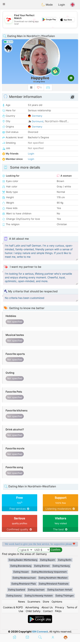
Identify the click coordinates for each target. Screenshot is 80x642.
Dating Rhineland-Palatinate (53, 583)
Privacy (59, 607)
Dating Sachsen (36, 589)
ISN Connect (40, 631)
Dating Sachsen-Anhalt (59, 589)
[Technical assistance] (66, 637)
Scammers (33, 601)
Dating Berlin (64, 559)
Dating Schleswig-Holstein (39, 595)
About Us (47, 607)
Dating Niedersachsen (24, 577)
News (21, 601)
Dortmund (37, 121)
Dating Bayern (47, 559)
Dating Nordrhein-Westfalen (53, 577)
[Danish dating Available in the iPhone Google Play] (40, 616)
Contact (48, 611)
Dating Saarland (16, 589)
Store (46, 601)
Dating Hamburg (61, 565)
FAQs (58, 611)
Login (61, 4)
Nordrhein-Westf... (57, 121)
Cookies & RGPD (13, 607)
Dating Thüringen (65, 595)
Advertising (32, 607)
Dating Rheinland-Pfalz (24, 583)
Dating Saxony (14, 595)
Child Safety (33, 611)
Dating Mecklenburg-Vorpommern (49, 571)
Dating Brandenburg (20, 565)
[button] (4, 4)
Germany (37, 115)
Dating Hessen (21, 571)
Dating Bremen (42, 565)
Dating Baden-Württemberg (23, 559)
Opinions (57, 601)
